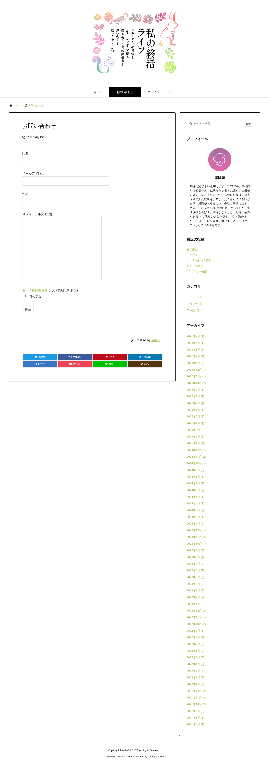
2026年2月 (195, 356)
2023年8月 (195, 557)
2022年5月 (195, 657)
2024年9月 (195, 470)
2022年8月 (195, 637)
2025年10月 (196, 383)
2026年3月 (195, 349)
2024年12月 (196, 450)
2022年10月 (196, 624)
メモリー (195, 303)
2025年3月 (195, 430)
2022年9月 (195, 630)
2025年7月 (195, 403)
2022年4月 (195, 664)
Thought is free (156, 756)
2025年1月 (195, 443)
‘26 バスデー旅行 (197, 271)
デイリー (195, 297)
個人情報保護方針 (34, 290)
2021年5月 (195, 724)
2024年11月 (196, 456)
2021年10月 (196, 704)
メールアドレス (33, 173)
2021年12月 (196, 691)
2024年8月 (195, 476)
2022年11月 (196, 617)
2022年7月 (195, 644)
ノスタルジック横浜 (199, 260)
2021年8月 (195, 717)
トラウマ (192, 255)
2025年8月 (195, 396)
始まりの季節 (195, 266)
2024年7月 (195, 483)
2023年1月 (195, 604)
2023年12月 (196, 530)
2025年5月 (195, 416)
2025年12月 (196, 369)
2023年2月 (195, 597)
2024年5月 (195, 497)
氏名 (25, 153)
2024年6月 (195, 490)
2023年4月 (195, 584)
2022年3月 (195, 671)
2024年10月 (196, 463)
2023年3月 (195, 590)
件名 (25, 194)
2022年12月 (196, 610)
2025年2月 (195, 436)
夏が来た (192, 249)
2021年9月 (195, 711)
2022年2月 (195, 677)
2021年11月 (196, 697)
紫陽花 (155, 340)
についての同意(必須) (50, 293)
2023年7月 (195, 563)
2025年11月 (196, 376)
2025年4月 (195, 423)
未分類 (193, 310)
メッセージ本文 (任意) (37, 214)
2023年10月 (196, 543)
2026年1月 (195, 363)
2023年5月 (195, 577)
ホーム (16, 105)
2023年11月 (196, 537)
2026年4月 (195, 343)
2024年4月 (195, 503)
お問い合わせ (36, 105)
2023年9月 (195, 550)
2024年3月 (195, 510)
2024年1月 (195, 523)
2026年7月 (195, 336)
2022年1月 (195, 684)
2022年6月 (195, 650)
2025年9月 (195, 389)
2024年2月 (195, 517)
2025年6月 (195, 410)
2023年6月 (195, 570)
